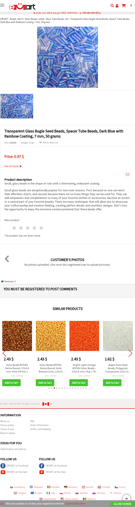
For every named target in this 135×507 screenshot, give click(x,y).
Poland (67, 492)
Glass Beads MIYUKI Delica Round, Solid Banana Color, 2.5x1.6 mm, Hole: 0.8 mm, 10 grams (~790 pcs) (51, 368)
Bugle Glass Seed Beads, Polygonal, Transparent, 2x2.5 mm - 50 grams (118, 368)
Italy (53, 492)
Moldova (91, 498)
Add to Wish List (50, 142)
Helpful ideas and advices (13, 449)
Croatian (106, 487)
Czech (122, 487)
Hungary (22, 492)
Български (19, 487)
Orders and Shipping (40, 429)
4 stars (34, 227)
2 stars (21, 227)
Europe (38, 492)
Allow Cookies (122, 504)
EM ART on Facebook (17, 465)
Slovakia (84, 492)
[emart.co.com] (22, 6)
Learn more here (75, 503)
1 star (14, 227)
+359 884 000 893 (90, 13)
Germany (72, 487)
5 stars (41, 227)
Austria (89, 487)
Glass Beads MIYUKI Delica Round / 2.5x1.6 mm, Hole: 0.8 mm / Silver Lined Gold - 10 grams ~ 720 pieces (17, 368)
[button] (49, 388)
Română (55, 487)
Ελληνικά (38, 487)
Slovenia (101, 492)
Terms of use (7, 429)
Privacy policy (7, 425)
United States (71, 498)
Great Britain (50, 498)
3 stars (28, 227)
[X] (2, 503)
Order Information (39, 425)
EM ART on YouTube (17, 471)
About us (5, 421)
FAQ (32, 421)
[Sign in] (117, 5)
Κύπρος (118, 492)
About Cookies (7, 433)
